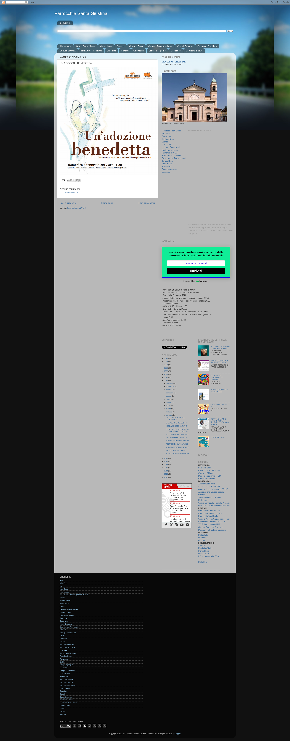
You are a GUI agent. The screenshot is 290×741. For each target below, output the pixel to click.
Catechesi (166, 144)
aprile (168, 405)
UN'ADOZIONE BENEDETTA (176, 423)
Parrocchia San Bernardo (209, 510)
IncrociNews (203, 551)
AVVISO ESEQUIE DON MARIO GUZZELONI (219, 362)
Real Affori (63, 691)
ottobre (169, 390)
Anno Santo (167, 164)
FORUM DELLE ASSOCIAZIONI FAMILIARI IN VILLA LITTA (178, 430)
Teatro (62, 708)
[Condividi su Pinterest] (79, 180)
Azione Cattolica (65, 601)
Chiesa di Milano (205, 473)
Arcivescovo (64, 592)
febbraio (169, 412)
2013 (166, 474)
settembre (170, 393)
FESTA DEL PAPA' (217, 437)
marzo (168, 409)
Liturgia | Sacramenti (171, 147)
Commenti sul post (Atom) (76, 208)
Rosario (62, 694)
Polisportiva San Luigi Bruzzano (212, 530)
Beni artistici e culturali (91, 51)
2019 (166, 381)
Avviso (62, 598)
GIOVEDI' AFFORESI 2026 (174, 62)
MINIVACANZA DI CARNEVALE (177, 447)
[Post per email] (63, 180)
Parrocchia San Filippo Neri (210, 513)
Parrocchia (166, 136)
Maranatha (203, 538)
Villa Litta (63, 714)
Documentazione (169, 169)
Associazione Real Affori (209, 486)
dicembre (169, 383)
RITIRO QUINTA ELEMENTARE (177, 453)
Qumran (201, 540)
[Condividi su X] (74, 180)
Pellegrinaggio (65, 688)
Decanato (166, 172)
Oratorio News (168, 139)
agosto (169, 396)
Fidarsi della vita (65, 656)
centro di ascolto (66, 624)
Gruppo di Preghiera (207, 46)
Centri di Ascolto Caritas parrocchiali (214, 519)
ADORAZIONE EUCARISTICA (177, 426)
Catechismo (106, 46)
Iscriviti (196, 271)
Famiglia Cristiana (206, 548)
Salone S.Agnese (66, 697)
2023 (166, 368)
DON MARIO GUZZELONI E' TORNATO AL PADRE (220, 347)
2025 (166, 362)
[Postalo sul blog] (71, 180)
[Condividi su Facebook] (77, 180)
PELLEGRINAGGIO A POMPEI (177, 434)
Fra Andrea (64, 659)
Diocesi (62, 641)
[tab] (169, 486)
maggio (169, 402)
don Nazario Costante (68, 653)
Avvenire (202, 545)
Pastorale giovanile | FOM (209, 476)
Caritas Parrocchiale (67, 615)
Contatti (125, 51)
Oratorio (120, 46)
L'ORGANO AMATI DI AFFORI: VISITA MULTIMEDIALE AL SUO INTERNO (220, 422)
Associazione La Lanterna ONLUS (213, 489)
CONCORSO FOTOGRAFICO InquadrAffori (217, 377)
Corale (62, 636)
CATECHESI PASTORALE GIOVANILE (175, 419)
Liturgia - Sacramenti (67, 671)
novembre (170, 386)
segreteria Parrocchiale (68, 703)
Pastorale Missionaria (67, 685)
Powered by (189, 281)
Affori (61, 580)
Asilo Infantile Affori (206, 484)
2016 (166, 464)
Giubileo (63, 662)
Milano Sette (203, 554)
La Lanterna (64, 668)
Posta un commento (71, 192)
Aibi (61, 586)
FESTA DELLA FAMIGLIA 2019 (177, 444)
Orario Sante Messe (85, 46)
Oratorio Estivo (136, 46)
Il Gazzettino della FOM (208, 556)
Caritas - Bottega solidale (160, 46)
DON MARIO (64, 650)
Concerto (63, 630)
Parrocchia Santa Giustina (80, 13)
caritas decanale (66, 612)
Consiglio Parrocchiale (68, 633)
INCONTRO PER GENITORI (176, 437)
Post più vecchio (147, 203)
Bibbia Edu (203, 535)
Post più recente (68, 203)
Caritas (165, 142)
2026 (166, 358)
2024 (166, 365)
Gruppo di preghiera (67, 665)
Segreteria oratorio (66, 700)
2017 (166, 461)
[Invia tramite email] (68, 180)
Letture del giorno (157, 51)
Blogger (177, 734)
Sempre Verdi (64, 706)
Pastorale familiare (170, 150)
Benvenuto (65, 23)
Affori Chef (63, 583)
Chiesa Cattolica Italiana (209, 470)
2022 (166, 371)
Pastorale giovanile (170, 153)
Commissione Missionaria (69, 627)
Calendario (138, 51)
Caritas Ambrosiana (206, 478)
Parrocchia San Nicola (208, 516)
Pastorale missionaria (171, 155)
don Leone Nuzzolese (68, 647)
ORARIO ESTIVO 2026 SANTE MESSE (219, 391)
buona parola (64, 603)
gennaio (169, 415)
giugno (168, 399)
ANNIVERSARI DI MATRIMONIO (178, 441)
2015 (166, 468)
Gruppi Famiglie (185, 46)
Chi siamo (111, 51)
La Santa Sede (204, 468)
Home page (65, 46)
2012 (166, 477)
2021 (166, 374)
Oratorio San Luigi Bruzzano (210, 527)
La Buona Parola (68, 51)
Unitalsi (62, 711)
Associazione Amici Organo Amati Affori (74, 595)
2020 (166, 377)
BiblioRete (202, 562)
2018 (166, 458)
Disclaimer (175, 51)
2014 (166, 471)
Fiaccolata (166, 166)
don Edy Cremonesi (67, 644)
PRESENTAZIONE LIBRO (175, 450)
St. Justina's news (194, 51)
